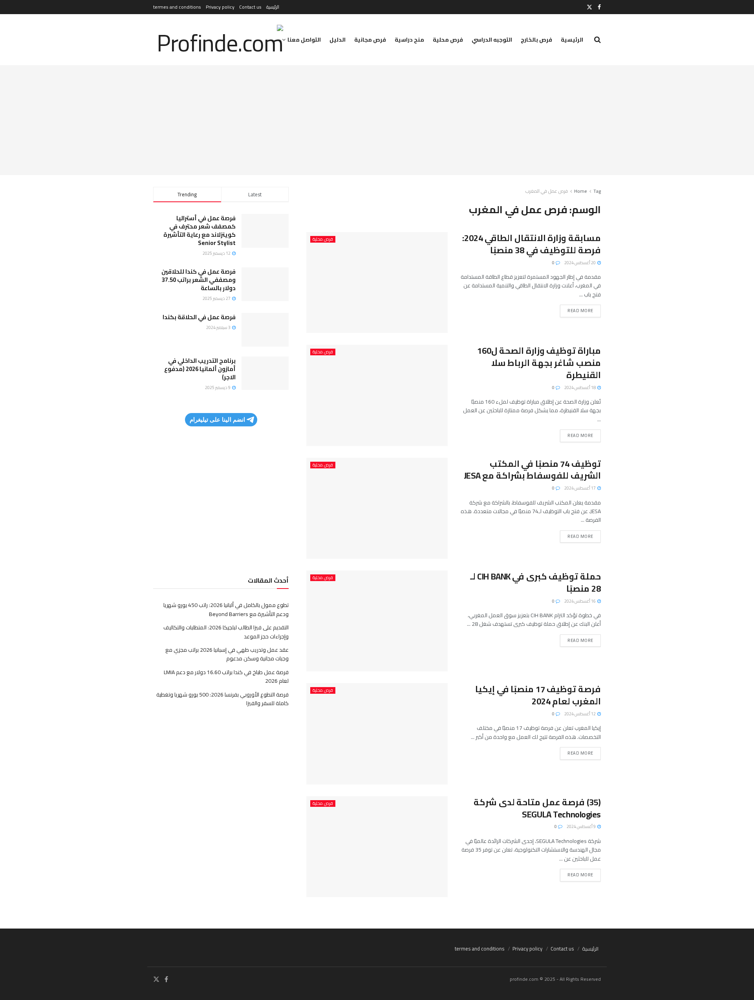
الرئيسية (272, 6)
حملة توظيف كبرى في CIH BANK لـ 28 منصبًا (535, 582)
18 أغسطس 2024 (580, 387)
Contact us (250, 6)
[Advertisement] (377, 120)
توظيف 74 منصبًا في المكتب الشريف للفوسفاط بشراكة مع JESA (532, 469)
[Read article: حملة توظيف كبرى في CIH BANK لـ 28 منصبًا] (377, 620)
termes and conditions (177, 6)
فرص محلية (448, 40)
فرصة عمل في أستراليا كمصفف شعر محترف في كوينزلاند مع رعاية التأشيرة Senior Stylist (199, 230)
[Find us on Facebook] (599, 7)
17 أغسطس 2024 (580, 488)
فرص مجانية (370, 40)
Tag (597, 191)
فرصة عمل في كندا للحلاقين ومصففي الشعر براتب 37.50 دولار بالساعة (198, 280)
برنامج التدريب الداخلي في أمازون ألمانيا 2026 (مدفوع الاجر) (200, 369)
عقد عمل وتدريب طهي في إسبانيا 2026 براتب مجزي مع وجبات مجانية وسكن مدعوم (227, 654)
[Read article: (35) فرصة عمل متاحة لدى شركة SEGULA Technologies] (377, 846)
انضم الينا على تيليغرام (217, 419)
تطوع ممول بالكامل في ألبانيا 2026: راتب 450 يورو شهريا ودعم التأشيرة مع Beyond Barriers (226, 609)
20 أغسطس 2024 (580, 263)
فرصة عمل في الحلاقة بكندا (199, 317)
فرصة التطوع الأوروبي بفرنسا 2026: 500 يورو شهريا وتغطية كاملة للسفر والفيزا (222, 698)
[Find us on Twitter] (589, 7)
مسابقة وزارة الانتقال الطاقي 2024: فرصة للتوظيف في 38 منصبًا (531, 244)
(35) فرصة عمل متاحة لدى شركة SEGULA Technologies (537, 808)
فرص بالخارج (536, 40)
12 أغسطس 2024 (580, 714)
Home (580, 191)
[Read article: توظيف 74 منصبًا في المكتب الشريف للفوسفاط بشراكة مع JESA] (377, 508)
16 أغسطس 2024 (580, 601)
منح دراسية (409, 40)
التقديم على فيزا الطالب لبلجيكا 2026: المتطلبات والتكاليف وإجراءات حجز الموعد (226, 631)
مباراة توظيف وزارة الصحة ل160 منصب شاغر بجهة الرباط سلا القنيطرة (539, 362)
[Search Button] (597, 39)
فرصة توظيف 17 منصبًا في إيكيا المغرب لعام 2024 (538, 695)
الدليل (337, 40)
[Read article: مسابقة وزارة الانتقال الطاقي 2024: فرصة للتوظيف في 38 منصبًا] (377, 282)
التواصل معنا (304, 40)
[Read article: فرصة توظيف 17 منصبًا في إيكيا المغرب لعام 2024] (377, 733)
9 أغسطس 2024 (582, 826)
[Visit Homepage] (218, 40)
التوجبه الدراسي (492, 40)
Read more (576, 309)
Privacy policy (220, 6)
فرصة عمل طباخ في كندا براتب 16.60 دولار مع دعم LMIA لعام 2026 (226, 676)
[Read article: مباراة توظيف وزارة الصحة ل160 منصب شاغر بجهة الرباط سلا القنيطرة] (377, 395)
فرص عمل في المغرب (546, 191)
